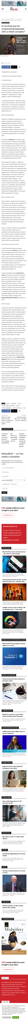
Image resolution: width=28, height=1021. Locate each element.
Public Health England (7, 407)
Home (3, 19)
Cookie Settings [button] (7, 1017)
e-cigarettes (13, 403)
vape (24, 407)
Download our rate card (11, 540)
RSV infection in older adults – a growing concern (13, 437)
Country (4, 480)
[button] (2, 9)
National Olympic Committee (8, 405)
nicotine (17, 405)
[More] (19, 67)
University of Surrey (17, 407)
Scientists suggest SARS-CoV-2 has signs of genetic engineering (20, 418)
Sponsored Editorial (9, 19)
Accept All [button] (15, 1017)
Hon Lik (19, 403)
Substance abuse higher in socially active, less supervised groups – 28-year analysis (7, 420)
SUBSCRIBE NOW (8, 515)
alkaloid (7, 403)
